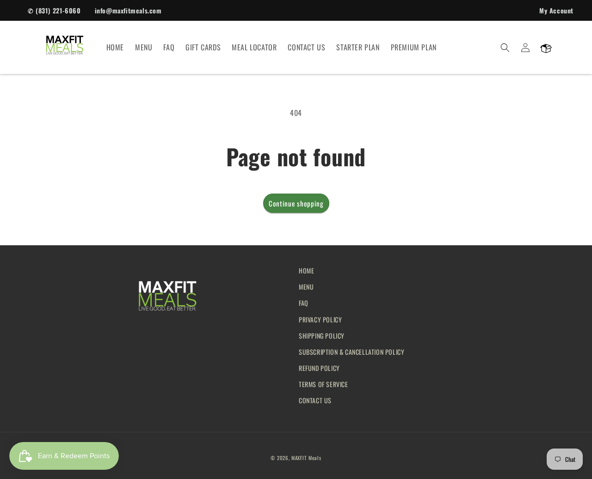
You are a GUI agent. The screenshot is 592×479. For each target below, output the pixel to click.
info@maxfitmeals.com (128, 10)
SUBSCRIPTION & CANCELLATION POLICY (351, 352)
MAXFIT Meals (306, 457)
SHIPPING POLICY (322, 335)
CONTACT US (315, 400)
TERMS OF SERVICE (323, 384)
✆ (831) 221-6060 (54, 10)
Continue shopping (296, 203)
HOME (306, 270)
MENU (306, 286)
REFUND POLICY (319, 368)
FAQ (303, 303)
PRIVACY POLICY (320, 319)
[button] (505, 47)
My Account (556, 10)
